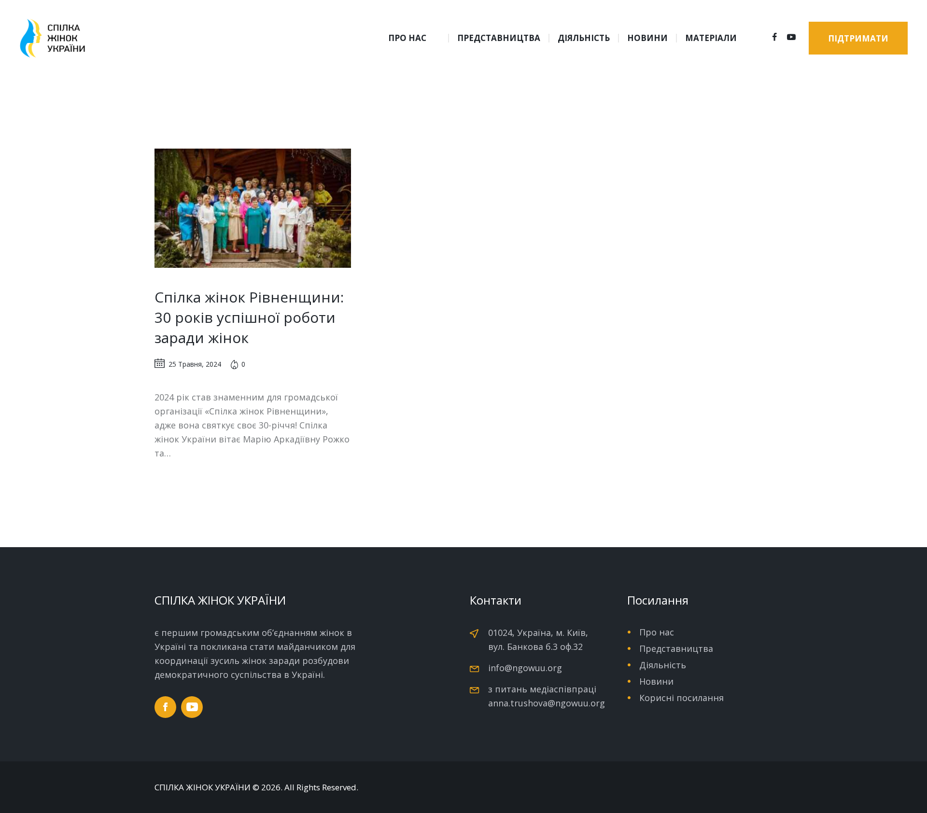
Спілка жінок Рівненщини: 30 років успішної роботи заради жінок (249, 317)
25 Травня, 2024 (195, 364)
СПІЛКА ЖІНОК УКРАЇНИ (202, 787)
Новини (656, 681)
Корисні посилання (681, 697)
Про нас (656, 632)
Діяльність (662, 665)
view (252, 208)
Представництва (676, 648)
